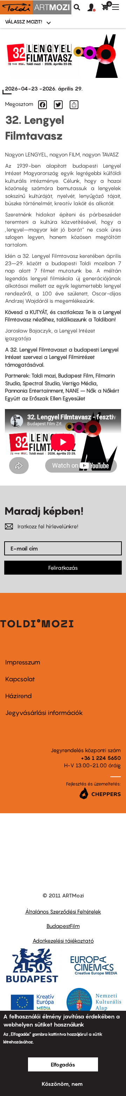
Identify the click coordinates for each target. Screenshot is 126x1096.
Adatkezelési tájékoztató (63, 940)
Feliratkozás (63, 567)
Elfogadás (63, 1064)
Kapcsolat (20, 679)
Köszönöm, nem (62, 1084)
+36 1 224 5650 (101, 758)
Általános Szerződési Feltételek (63, 911)
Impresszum (22, 662)
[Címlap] (35, 7)
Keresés (77, 7)
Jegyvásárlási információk (44, 712)
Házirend (18, 696)
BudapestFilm (63, 926)
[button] (95, 7)
